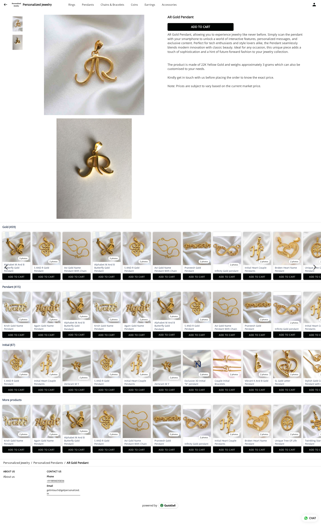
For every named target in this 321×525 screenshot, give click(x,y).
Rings (71, 5)
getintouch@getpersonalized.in (63, 492)
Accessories (169, 5)
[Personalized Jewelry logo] (16, 4)
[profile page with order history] (314, 4)
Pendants (88, 5)
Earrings (150, 5)
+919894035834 (55, 480)
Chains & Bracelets (112, 5)
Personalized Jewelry (37, 4)
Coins (134, 5)
